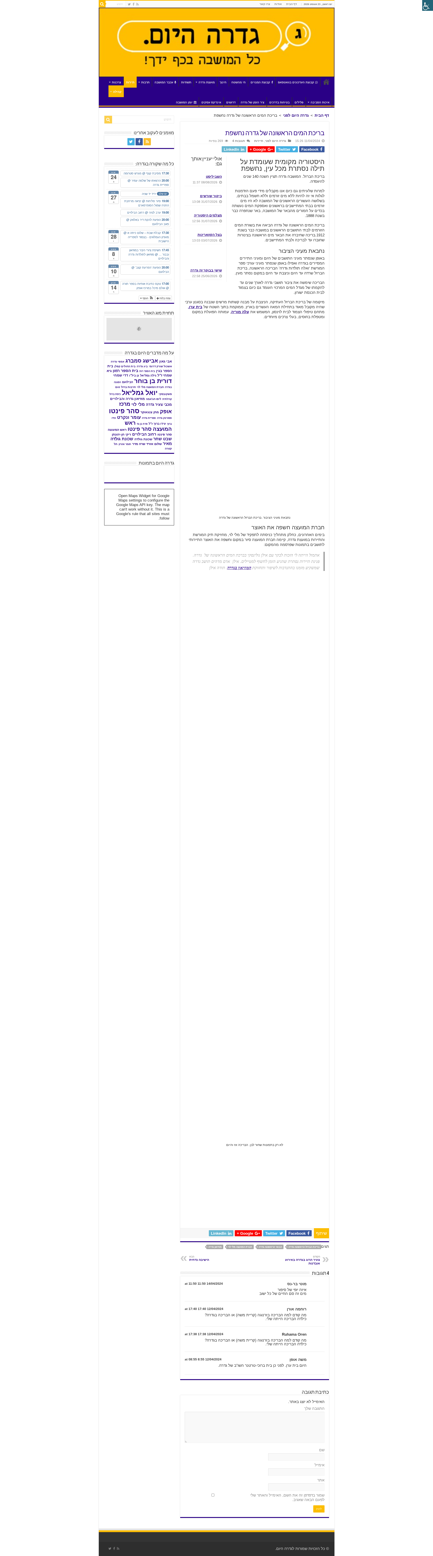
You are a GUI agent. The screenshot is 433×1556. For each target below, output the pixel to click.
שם (322, 1450)
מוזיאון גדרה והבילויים (127, 399)
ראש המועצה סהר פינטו (148, 426)
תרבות (145, 82)
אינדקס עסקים (211, 102)
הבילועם (127, 382)
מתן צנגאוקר (149, 412)
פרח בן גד (142, 423)
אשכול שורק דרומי (160, 366)
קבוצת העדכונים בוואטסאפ (296, 82)
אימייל (320, 1465)
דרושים (231, 102)
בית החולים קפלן (125, 366)
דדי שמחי (120, 375)
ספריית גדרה (149, 418)
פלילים (299, 102)
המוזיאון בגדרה (239, 567)
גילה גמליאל (148, 375)
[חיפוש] (102, 4)
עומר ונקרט (129, 417)
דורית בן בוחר (153, 381)
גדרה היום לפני (296, 115)
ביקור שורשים (211, 196)
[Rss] (137, 4)
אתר (321, 1480)
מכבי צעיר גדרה (159, 404)
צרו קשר (265, 4)
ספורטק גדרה (164, 418)
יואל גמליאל (140, 392)
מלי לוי (138, 404)
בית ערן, (195, 307)
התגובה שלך (314, 1408)
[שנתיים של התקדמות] (161, 470)
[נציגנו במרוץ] (161, 474)
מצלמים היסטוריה (208, 215)
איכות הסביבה (320, 102)
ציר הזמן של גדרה (252, 102)
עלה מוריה (240, 312)
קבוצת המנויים (260, 82)
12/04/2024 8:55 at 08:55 (203, 1359)
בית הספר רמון (125, 370)
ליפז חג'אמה (153, 399)
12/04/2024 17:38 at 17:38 (204, 1334)
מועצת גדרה (206, 82)
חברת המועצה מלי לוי (240, 1247)
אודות (278, 4)
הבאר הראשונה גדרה (270, 1247)
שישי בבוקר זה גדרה (206, 270)
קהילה (117, 92)
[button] (147, 298)
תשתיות (186, 82)
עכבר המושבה (163, 82)
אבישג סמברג (141, 361)
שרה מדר (138, 444)
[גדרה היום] (216, 42)
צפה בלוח (164, 298)
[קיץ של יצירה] (117, 470)
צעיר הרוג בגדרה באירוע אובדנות (302, 1260)
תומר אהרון (125, 444)
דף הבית (291, 4)
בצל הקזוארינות (210, 235)
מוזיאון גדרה (215, 1247)
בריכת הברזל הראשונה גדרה (304, 1247)
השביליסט (214, 176)
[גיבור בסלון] (139, 470)
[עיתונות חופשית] (117, 474)
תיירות (130, 82)
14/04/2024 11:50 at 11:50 (204, 1283)
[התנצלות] (139, 474)
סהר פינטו (124, 411)
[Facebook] (133, 4)
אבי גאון (165, 361)
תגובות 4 (238, 141)
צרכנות (116, 82)
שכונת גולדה (143, 439)
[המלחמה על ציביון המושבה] (161, 478)
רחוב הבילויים (144, 434)
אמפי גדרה (117, 361)
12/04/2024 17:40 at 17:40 (204, 1309)
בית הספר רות (147, 371)
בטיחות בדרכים (279, 102)
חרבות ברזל (128, 387)
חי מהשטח (238, 82)
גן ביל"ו (134, 375)
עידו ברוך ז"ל (157, 423)
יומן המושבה (184, 102)
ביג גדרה (142, 366)
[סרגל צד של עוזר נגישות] (427, 5)
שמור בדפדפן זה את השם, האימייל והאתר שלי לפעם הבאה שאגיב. (287, 1497)
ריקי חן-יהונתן (121, 434)
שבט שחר (162, 439)
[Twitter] (129, 4)
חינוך (223, 82)
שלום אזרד (154, 444)
